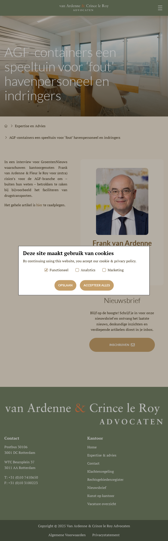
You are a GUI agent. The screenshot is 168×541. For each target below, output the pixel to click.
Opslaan (65, 285)
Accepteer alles (97, 285)
